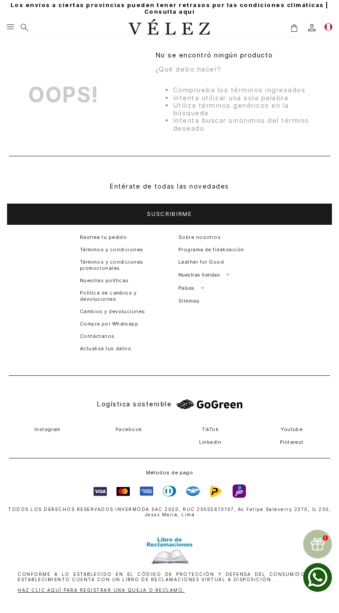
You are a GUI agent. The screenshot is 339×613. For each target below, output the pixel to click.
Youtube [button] (291, 429)
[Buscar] (24, 27)
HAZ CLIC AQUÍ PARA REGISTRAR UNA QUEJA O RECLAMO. (101, 590)
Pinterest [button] (292, 442)
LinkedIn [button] (210, 442)
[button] (294, 27)
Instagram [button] (47, 429)
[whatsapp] (317, 577)
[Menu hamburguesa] (10, 27)
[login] (312, 27)
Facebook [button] (129, 429)
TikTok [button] (210, 429)
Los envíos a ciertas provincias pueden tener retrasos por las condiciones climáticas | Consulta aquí (170, 8)
